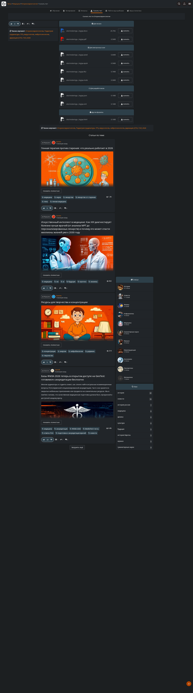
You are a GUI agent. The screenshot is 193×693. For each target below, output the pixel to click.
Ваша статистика (135, 11)
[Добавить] (188, 683)
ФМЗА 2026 (76, 429)
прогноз (83, 282)
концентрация (49, 351)
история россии (124, 405)
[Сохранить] (24, 24)
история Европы (124, 435)
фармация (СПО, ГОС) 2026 (20, 38)
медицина (48, 197)
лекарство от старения (87, 197)
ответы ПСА (48, 433)
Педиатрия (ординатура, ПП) (87, 128)
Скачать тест (97, 11)
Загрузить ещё (77, 447)
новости (93, 433)
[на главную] (4, 4)
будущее (72, 282)
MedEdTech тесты (92, 429)
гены (46, 201)
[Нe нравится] (18, 24)
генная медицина (59, 201)
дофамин (90, 351)
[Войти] (184, 3)
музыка (120, 441)
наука (58, 197)
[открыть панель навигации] (189, 3)
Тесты (9, 4)
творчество (48, 355)
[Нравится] (11, 24)
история (121, 393)
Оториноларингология (30, 4)
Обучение (56, 11)
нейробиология (77, 351)
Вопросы (84, 11)
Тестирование (70, 11)
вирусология (29, 34)
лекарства (69, 197)
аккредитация (61, 429)
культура (121, 423)
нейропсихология (42, 34)
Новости (46, 371)
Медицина (16, 4)
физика (120, 417)
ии (57, 282)
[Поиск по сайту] (179, 3)
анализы (94, 282)
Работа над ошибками (116, 11)
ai (63, 282)
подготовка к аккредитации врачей (72, 433)
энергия (63, 351)
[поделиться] (29, 24)
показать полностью (51, 191)
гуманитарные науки (126, 447)
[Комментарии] (34, 24)
